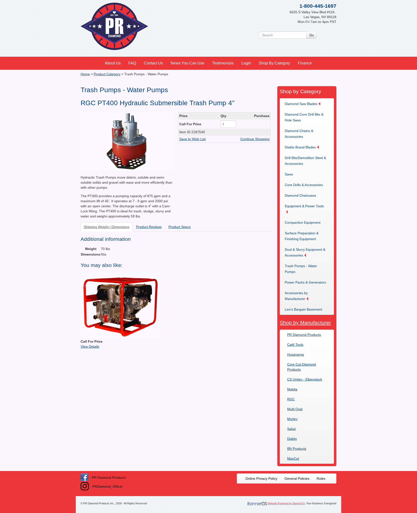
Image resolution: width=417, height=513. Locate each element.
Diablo (292, 439)
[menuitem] (113, 63)
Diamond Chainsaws (300, 195)
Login (246, 63)
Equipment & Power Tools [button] (304, 206)
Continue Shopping (255, 139)
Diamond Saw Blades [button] (301, 104)
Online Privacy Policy (261, 478)
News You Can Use (187, 63)
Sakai (291, 429)
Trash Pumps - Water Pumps (301, 269)
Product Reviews (149, 227)
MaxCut (293, 458)
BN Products (296, 449)
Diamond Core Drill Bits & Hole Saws (304, 117)
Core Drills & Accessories (304, 185)
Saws (289, 174)
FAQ (132, 63)
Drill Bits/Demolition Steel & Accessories (305, 161)
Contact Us (153, 63)
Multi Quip (295, 409)
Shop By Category (274, 63)
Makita (292, 389)
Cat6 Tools (295, 345)
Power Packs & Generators (305, 282)
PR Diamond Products (304, 335)
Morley (292, 419)
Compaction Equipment (302, 222)
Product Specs (179, 227)
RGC (291, 399)
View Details (90, 346)
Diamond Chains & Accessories (299, 134)
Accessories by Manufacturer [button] (296, 296)
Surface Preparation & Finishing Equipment (302, 236)
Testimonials (223, 63)
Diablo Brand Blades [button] (300, 147)
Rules (321, 478)
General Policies (297, 478)
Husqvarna (295, 354)
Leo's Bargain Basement (303, 309)
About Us (113, 63)
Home (85, 74)
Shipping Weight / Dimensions (106, 227)
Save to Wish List (192, 139)
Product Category (107, 74)
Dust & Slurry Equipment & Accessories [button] (305, 252)
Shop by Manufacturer (305, 322)
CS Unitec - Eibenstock (304, 379)
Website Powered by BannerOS (286, 503)
